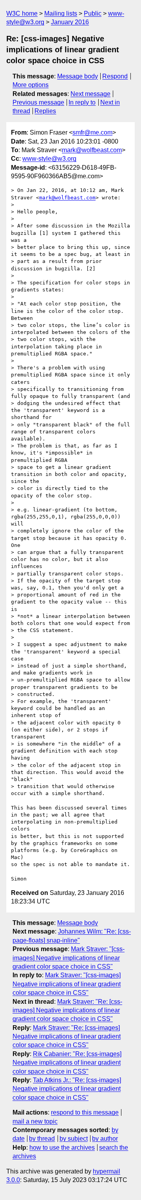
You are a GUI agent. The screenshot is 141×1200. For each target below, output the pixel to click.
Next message (90, 94)
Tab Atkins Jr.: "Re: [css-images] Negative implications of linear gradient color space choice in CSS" (67, 1089)
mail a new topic (35, 1121)
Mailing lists (60, 13)
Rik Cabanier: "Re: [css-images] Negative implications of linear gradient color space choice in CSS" (67, 1063)
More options (31, 85)
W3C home (22, 13)
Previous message (38, 102)
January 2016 (70, 22)
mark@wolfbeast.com (92, 150)
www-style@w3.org (49, 158)
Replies (45, 111)
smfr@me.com (92, 132)
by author (105, 1138)
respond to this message (85, 1112)
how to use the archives (62, 1147)
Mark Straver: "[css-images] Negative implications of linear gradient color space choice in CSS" (69, 958)
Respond (115, 76)
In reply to (82, 102)
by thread (42, 1138)
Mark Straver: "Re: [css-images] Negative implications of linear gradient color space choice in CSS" (67, 1010)
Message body (77, 76)
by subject (74, 1138)
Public (92, 13)
